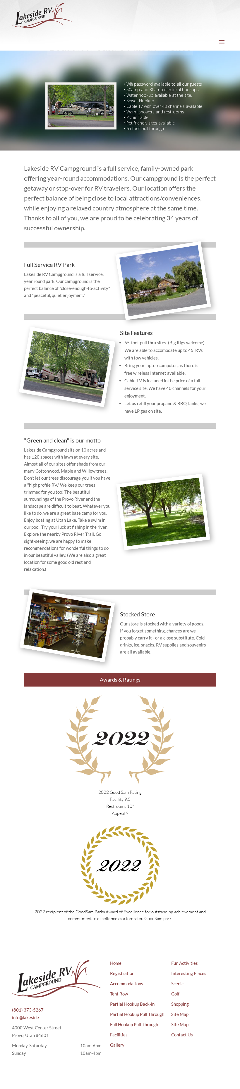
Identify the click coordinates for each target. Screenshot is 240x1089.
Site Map (179, 1014)
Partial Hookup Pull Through (137, 1014)
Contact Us (182, 1034)
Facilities (119, 1034)
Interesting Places (188, 973)
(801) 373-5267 (28, 1009)
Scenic (177, 983)
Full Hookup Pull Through (134, 1024)
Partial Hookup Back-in (132, 1004)
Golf (175, 993)
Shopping (180, 1004)
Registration (122, 973)
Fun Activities (184, 963)
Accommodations (126, 983)
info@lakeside (25, 1017)
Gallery (117, 1044)
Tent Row (119, 993)
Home (115, 963)
